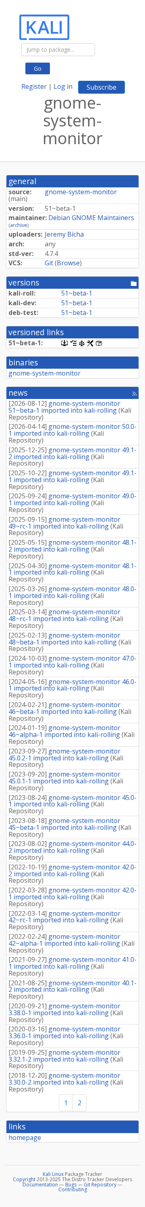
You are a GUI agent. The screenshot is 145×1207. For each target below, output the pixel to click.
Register (34, 86)
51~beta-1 (76, 293)
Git (49, 262)
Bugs (71, 1184)
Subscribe (101, 87)
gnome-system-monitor (81, 191)
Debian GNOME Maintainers (91, 217)
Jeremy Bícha (64, 234)
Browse (68, 262)
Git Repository (100, 1184)
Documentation (40, 1184)
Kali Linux (53, 1174)
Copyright (24, 1179)
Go (37, 68)
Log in (63, 86)
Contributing (72, 1189)
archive (18, 225)
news (17, 392)
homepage (24, 1137)
